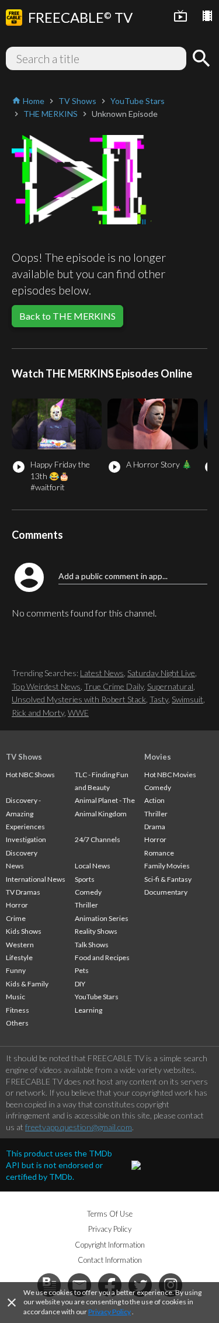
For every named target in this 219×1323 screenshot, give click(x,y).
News (15, 865)
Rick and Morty (38, 713)
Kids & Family (27, 983)
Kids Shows (23, 931)
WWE (78, 713)
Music (15, 996)
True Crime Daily (114, 686)
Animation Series (101, 918)
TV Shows (24, 756)
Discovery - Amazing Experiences (25, 813)
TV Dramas (23, 892)
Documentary (165, 892)
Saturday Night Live (161, 673)
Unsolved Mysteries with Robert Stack (79, 699)
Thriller (86, 905)
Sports (85, 879)
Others (17, 1023)
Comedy (88, 892)
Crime (16, 918)
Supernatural (170, 686)
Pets (82, 970)
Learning (88, 1010)
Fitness (17, 1010)
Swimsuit (187, 699)
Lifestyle (19, 957)
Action (154, 800)
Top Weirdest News (46, 686)
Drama (154, 826)
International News (35, 879)
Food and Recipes (102, 957)
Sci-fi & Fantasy (168, 879)
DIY (80, 983)
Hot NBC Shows (30, 774)
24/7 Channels (97, 839)
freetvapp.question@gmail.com (78, 1127)
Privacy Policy (109, 1311)
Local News (92, 865)
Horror (17, 905)
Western (20, 944)
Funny (16, 970)
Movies (157, 756)
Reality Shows (96, 931)
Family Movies (167, 865)
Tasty (159, 699)
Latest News (102, 673)
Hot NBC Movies (170, 774)
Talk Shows (92, 944)
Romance (159, 852)
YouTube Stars (97, 996)
